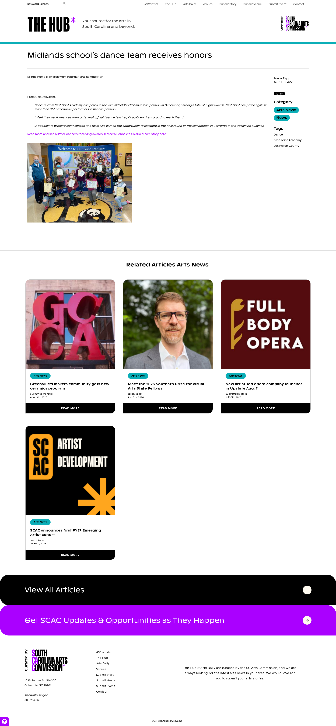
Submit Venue (252, 4)
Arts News (286, 110)
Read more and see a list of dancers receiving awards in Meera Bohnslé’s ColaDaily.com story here (96, 134)
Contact (298, 4)
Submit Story (227, 4)
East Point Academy (288, 140)
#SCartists (151, 4)
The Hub (170, 4)
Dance (278, 134)
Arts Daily (189, 4)
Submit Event (277, 4)
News (281, 118)
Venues (207, 4)
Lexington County (286, 145)
